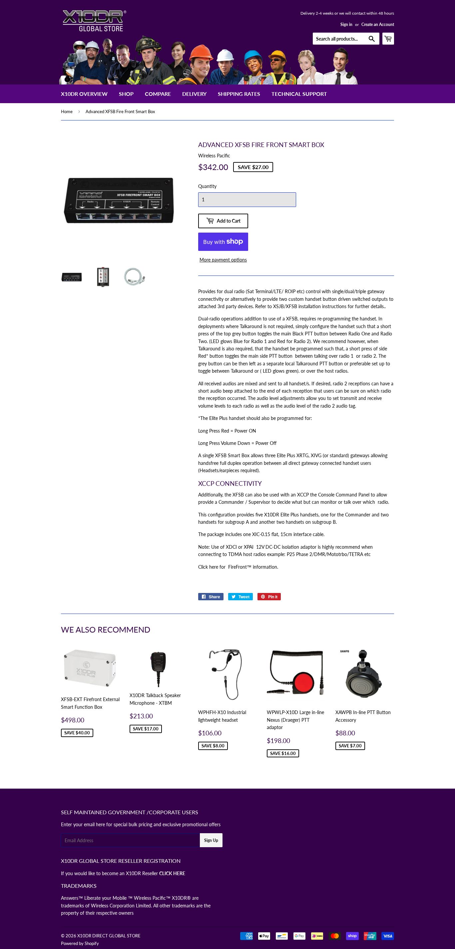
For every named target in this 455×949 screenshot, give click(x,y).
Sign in (346, 24)
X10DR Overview (84, 94)
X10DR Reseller (155, 873)
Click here (208, 567)
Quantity (207, 186)
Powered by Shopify (80, 943)
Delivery (194, 94)
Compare (158, 94)
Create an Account (377, 24)
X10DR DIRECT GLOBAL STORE (109, 935)
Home (67, 111)
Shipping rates (239, 94)
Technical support (299, 94)
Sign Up (211, 840)
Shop (126, 94)
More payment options (223, 260)
